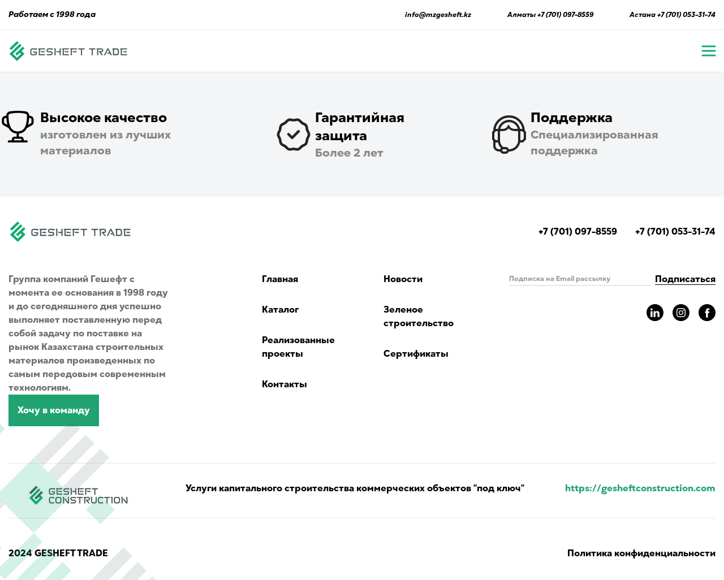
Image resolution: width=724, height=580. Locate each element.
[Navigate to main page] (68, 51)
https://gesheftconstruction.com (640, 488)
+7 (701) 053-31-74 (686, 14)
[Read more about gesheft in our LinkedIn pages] (655, 312)
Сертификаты (416, 354)
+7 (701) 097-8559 (565, 14)
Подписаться (685, 279)
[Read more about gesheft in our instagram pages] (681, 312)
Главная (280, 279)
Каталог (280, 310)
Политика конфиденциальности (641, 553)
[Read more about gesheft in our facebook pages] (707, 312)
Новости (403, 279)
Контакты (284, 384)
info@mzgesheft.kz (438, 14)
